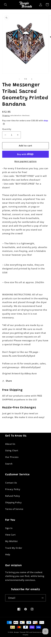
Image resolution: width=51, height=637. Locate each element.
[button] (5, 4)
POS (27, 632)
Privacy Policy (12, 489)
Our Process (12, 457)
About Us (10, 444)
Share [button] (9, 380)
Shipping (6, 115)
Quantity (6, 129)
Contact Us (11, 482)
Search (9, 463)
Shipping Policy (13, 502)
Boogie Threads (19, 632)
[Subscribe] (42, 597)
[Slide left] (19, 79)
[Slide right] (32, 79)
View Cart (10, 534)
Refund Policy (12, 496)
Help (7, 554)
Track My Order (13, 548)
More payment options (25, 161)
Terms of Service (14, 509)
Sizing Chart (11, 450)
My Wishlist (11, 541)
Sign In (9, 528)
